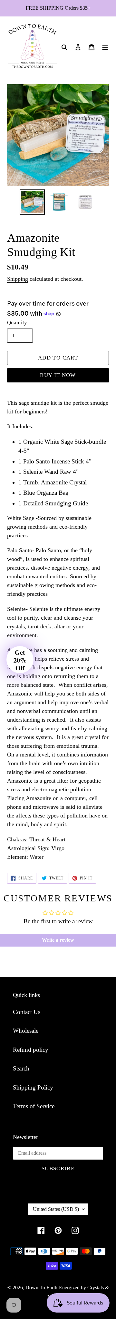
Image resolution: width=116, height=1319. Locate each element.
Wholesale (25, 1030)
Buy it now (58, 375)
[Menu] (105, 47)
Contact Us (26, 1012)
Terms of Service (33, 1106)
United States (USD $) (56, 1209)
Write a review (58, 940)
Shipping (17, 279)
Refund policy (30, 1049)
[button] (20, 659)
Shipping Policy (33, 1087)
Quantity (17, 323)
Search (21, 1068)
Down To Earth (41, 1287)
